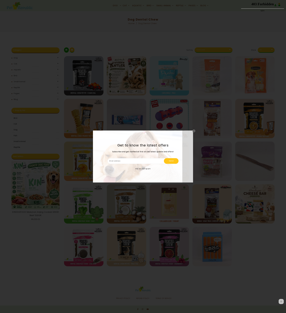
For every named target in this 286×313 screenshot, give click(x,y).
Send (171, 161)
